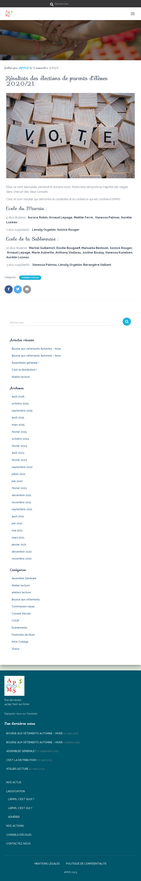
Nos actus (13, 782)
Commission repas (23, 606)
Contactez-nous (18, 843)
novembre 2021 (21, 502)
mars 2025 (18, 424)
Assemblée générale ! (25, 362)
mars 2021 (18, 537)
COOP (15, 620)
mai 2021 (17, 530)
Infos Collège (20, 641)
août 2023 (18, 452)
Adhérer (14, 816)
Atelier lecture (21, 376)
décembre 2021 (21, 495)
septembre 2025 (22, 410)
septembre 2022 (22, 467)
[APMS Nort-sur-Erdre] (10, 13)
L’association (15, 791)
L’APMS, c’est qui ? (20, 808)
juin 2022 (17, 481)
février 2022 (19, 488)
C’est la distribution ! (24, 369)
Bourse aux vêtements (26, 599)
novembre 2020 (22, 558)
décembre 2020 (22, 551)
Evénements (19, 627)
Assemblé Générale (24, 578)
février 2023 (19, 459)
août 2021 (18, 516)
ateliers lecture (21, 592)
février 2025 (19, 431)
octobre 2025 (20, 403)
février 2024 (19, 445)
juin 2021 (17, 523)
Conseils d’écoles (19, 834)
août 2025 (18, 417)
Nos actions (15, 825)
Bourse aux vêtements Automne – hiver (36, 348)
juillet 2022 (18, 474)
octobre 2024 (20, 438)
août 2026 (18, 396)
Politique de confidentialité (86, 863)
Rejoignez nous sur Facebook (20, 713)
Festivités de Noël (23, 634)
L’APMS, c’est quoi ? (21, 799)
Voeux (15, 648)
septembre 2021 (22, 509)
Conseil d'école (30, 278)
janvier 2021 (19, 544)
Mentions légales (47, 863)
